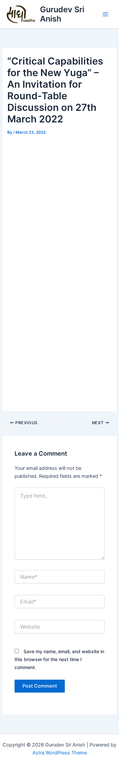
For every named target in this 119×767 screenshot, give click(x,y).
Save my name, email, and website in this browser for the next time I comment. (59, 659)
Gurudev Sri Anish (62, 14)
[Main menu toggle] (105, 14)
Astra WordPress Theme (59, 753)
